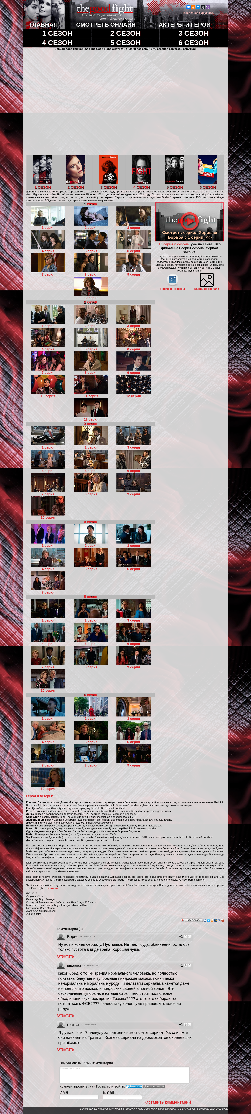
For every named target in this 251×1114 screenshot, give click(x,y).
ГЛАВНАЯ (43, 24)
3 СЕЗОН (193, 33)
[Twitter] (208, 920)
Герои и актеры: (39, 796)
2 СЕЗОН (125, 33)
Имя (63, 1092)
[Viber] (208, 7)
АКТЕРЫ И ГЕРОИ (185, 24)
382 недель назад (90, 965)
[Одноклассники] (193, 7)
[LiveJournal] (219, 920)
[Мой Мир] (198, 7)
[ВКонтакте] (188, 7)
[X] (203, 7)
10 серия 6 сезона (174, 244)
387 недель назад (87, 937)
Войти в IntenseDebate (134, 1086)
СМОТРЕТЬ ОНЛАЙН (106, 24)
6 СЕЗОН (193, 43)
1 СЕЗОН (57, 33)
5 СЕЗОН (125, 43)
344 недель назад (88, 1025)
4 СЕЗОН (57, 43)
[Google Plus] (223, 920)
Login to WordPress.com (154, 1086)
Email (108, 1092)
